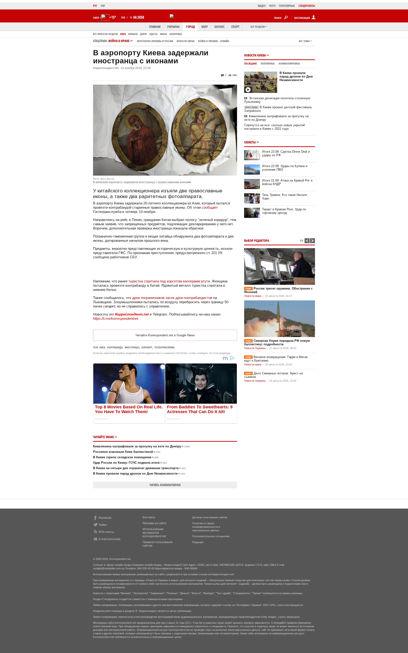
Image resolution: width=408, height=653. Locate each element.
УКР (103, 6)
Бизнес (219, 26)
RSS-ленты (106, 532)
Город (190, 26)
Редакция (198, 542)
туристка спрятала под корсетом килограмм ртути (169, 281)
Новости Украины (254, 348)
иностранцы (132, 347)
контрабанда (115, 347)
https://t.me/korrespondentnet (115, 318)
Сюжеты (250, 142)
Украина (173, 26)
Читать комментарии (165, 485)
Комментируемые (289, 63)
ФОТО (272, 6)
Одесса (153, 34)
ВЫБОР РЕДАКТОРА (256, 240)
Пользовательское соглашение (211, 536)
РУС (95, 6)
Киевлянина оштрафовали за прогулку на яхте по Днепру (141, 446)
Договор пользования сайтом (209, 517)
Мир (204, 26)
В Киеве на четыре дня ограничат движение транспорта (139, 468)
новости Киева (186, 41)
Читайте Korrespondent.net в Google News (165, 335)
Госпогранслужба (164, 347)
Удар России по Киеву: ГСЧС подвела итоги (130, 462)
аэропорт (146, 347)
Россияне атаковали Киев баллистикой (126, 452)
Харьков (133, 34)
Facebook (105, 517)
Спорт (235, 26)
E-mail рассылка (109, 539)
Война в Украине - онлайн (213, 41)
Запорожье (175, 34)
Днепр (143, 34)
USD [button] (123, 17)
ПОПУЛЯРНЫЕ (287, 6)
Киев (123, 34)
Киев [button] (96, 17)
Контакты (149, 517)
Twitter (103, 525)
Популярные (268, 63)
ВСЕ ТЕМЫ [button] (304, 41)
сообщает (210, 207)
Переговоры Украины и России (155, 41)
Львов (163, 34)
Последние (250, 63)
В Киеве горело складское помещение (126, 457)
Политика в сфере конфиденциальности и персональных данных (206, 527)
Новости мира (252, 295)
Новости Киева (255, 55)
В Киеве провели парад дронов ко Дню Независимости (139, 473)
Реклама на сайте (154, 523)
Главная (155, 26)
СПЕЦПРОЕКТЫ (306, 6)
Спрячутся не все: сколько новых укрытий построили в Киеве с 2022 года (274, 126)
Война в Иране (168, 41)
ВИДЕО (262, 6)
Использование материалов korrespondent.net (154, 533)
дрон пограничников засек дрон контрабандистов (172, 298)
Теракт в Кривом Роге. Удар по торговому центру (284, 211)
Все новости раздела (105, 34)
